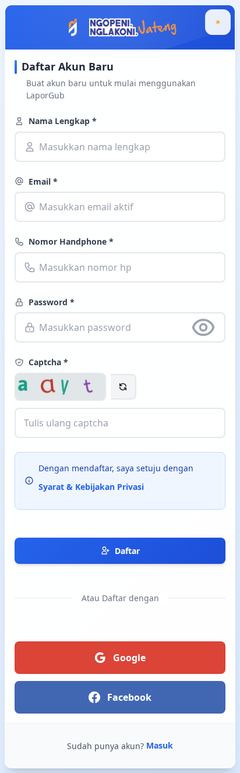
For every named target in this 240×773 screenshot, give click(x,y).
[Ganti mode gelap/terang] (218, 22)
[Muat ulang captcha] (123, 387)
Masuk (159, 745)
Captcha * (48, 362)
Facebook (129, 697)
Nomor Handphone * (71, 241)
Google (129, 657)
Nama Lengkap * (63, 120)
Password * (52, 302)
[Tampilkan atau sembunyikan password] (203, 327)
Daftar (127, 550)
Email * (43, 181)
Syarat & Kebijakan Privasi (91, 486)
